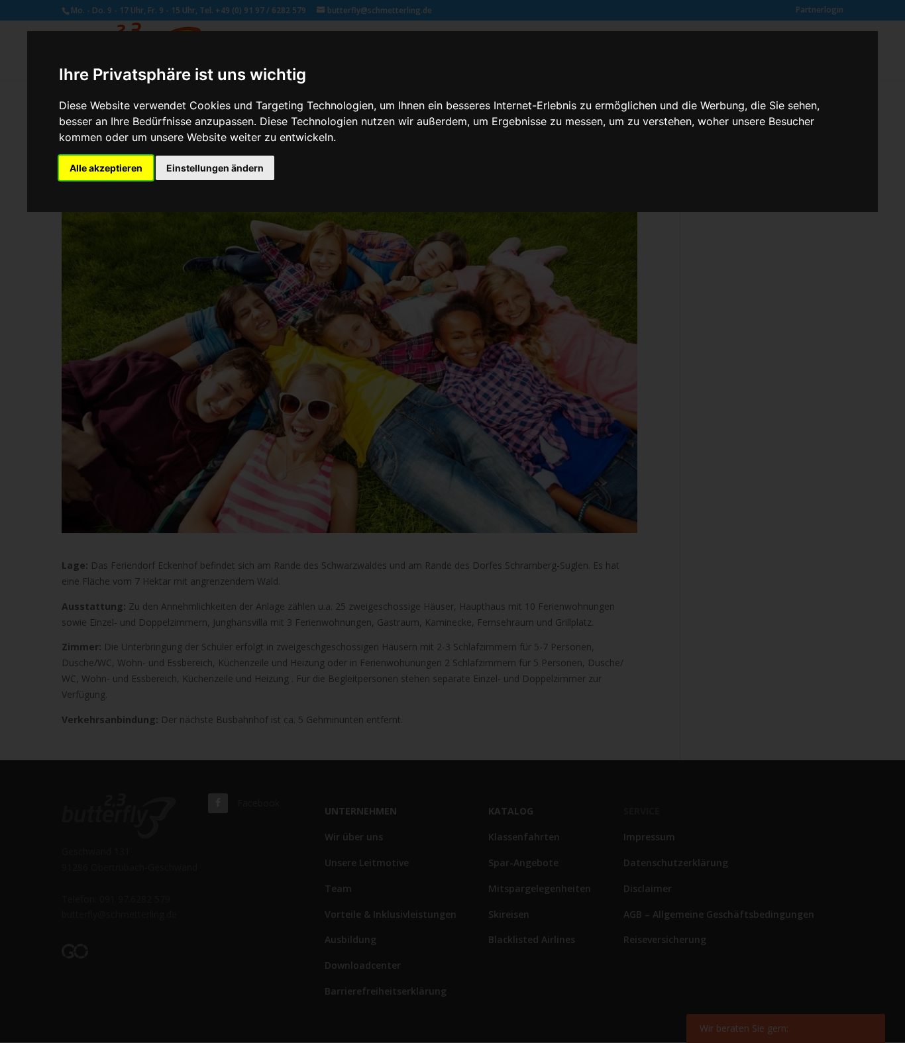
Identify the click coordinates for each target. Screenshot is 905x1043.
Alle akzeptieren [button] (106, 168)
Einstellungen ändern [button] (215, 168)
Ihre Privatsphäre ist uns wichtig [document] (182, 74)
